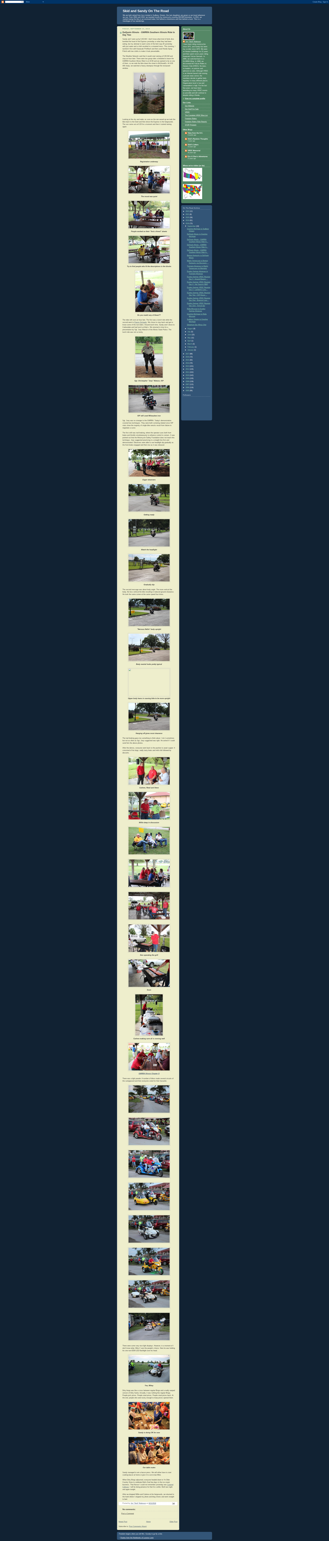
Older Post (173, 1522)
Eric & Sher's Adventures (198, 156)
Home (148, 1522)
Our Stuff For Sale (192, 109)
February (191, 347)
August (190, 329)
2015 (188, 360)
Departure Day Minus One (196, 325)
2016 (188, 357)
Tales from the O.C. (195, 133)
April (189, 341)
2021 (188, 214)
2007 (188, 384)
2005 (188, 391)
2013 (188, 366)
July (189, 332)
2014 (188, 363)
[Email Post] (173, 1503)
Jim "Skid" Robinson (193, 42)
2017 (188, 354)
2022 (188, 211)
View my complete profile (195, 98)
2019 (188, 220)
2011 (188, 372)
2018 (188, 223)
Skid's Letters (193, 145)
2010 (188, 375)
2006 (188, 387)
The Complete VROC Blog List (196, 115)
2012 (188, 369)
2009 (188, 378)
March (190, 344)
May (189, 338)
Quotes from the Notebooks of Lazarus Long (136, 1538)
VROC (187, 112)
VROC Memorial (194, 151)
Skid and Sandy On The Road (146, 11)
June (190, 335)
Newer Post (123, 1522)
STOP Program (190, 125)
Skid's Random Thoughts (198, 139)
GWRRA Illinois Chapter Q (149, 1074)
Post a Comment (127, 1514)
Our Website (189, 106)
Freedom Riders (191, 119)
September (192, 226)
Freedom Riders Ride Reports (196, 122)
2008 (188, 381)
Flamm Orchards (140, 322)
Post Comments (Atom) (138, 1526)
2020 (188, 217)
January (191, 350)
